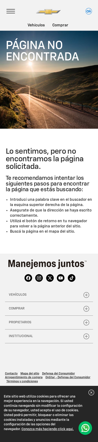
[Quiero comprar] (85, 428)
